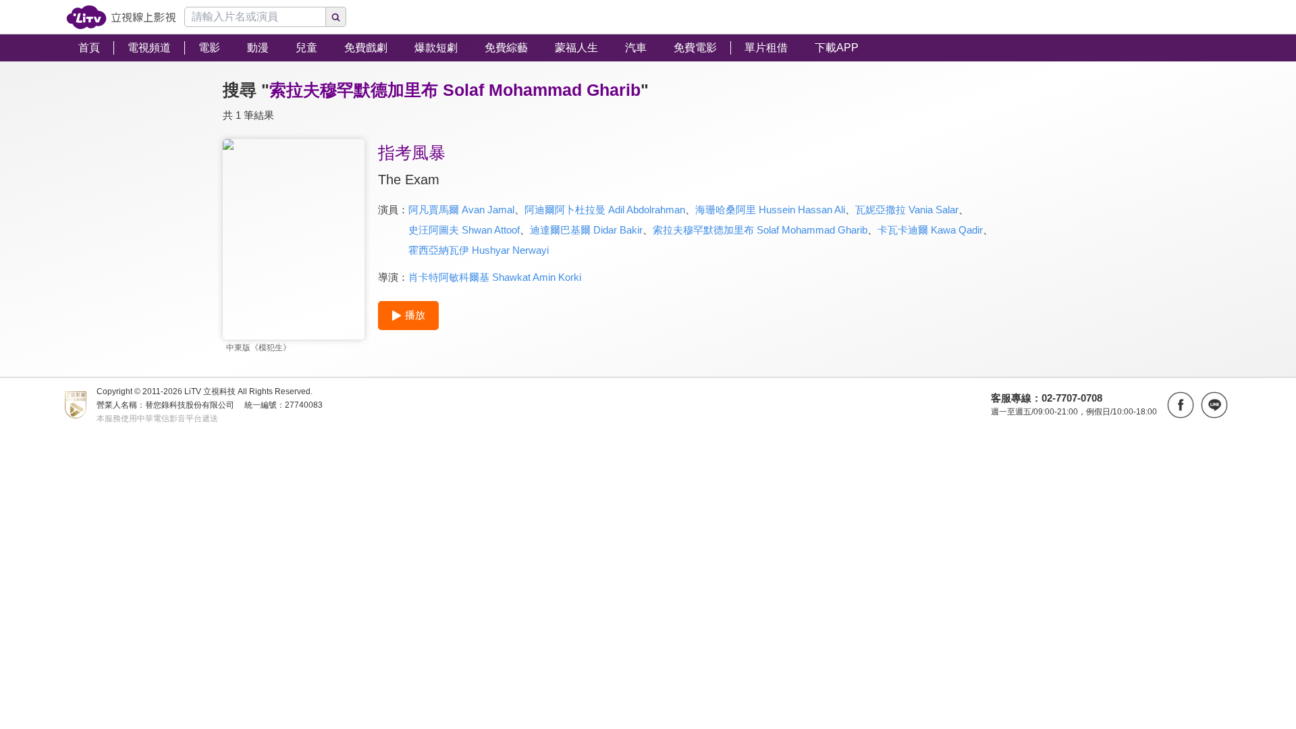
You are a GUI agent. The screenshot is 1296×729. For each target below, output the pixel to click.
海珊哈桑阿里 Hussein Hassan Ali (770, 209)
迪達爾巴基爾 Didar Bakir (586, 230)
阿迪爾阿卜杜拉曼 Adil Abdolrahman (604, 209)
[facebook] (1180, 405)
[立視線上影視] (121, 17)
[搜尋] (336, 17)
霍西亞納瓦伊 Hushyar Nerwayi (478, 250)
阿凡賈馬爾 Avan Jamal (461, 209)
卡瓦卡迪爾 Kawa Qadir (930, 230)
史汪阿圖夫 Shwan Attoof (464, 230)
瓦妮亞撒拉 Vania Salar (907, 209)
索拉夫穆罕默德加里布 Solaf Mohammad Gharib (760, 230)
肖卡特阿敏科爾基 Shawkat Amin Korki (494, 277)
